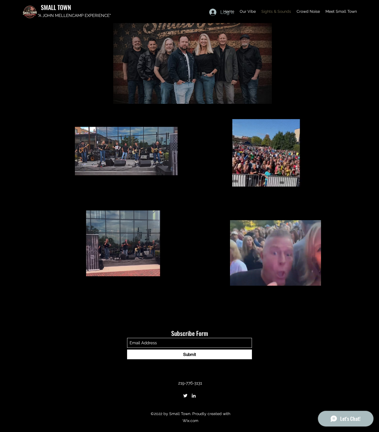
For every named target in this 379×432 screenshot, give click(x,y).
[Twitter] (185, 395)
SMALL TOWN (56, 7)
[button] (170, 174)
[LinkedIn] (193, 395)
